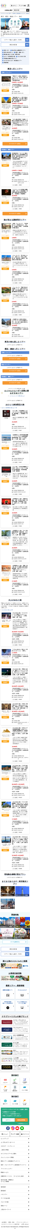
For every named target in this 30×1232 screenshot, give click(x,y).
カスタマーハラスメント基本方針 (10, 1224)
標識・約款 (11, 1222)
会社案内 (4, 1222)
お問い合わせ (25, 1224)
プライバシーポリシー (22, 1222)
